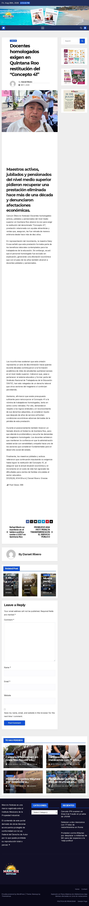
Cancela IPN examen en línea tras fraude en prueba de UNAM (22, 759)
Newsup (35, 894)
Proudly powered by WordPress (13, 894)
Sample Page (82, 901)
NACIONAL (9, 754)
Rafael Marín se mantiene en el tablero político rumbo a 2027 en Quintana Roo (18, 532)
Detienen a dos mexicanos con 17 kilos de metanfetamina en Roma (73, 824)
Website (7, 695)
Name (7, 667)
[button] (81, 28)
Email (7, 681)
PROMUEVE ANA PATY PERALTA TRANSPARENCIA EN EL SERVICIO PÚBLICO (40, 532)
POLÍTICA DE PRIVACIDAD (66, 901)
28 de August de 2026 (17, 764)
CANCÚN (13, 40)
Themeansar (6, 896)
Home (77, 889)
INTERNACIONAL (54, 754)
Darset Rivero (26, 82)
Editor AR (33, 764)
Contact (84, 889)
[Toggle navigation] (43, 28)
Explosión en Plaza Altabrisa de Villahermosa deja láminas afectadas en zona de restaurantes (69, 895)
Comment (9, 620)
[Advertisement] (29, 150)
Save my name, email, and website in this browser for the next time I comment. (29, 714)
